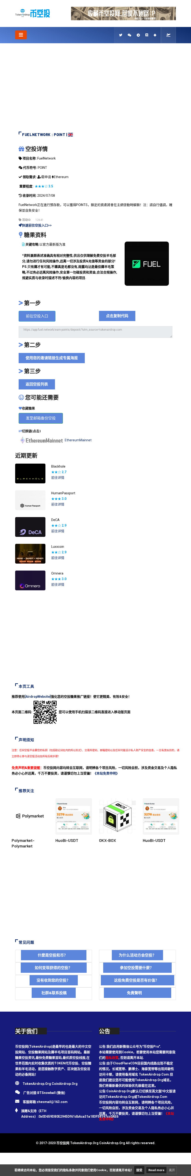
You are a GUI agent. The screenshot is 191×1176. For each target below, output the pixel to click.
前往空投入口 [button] (37, 316)
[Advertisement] (95, 89)
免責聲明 (137, 992)
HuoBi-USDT (66, 840)
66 (159, 1085)
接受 (139, 1170)
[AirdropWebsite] (38, 696)
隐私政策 (112, 1058)
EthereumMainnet (78, 440)
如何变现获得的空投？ (54, 967)
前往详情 (57, 477)
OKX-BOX (107, 840)
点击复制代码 (117, 316)
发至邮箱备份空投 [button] (41, 418)
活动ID (26, 220)
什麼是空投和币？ (53, 955)
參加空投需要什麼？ (137, 967)
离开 (172, 1170)
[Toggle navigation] (21, 34)
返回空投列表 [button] (37, 384)
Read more (156, 1170)
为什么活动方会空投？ (137, 955)
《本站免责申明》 (106, 773)
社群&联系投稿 (54, 992)
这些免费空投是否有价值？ (137, 980)
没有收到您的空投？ (54, 980)
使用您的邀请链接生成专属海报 (52, 358)
